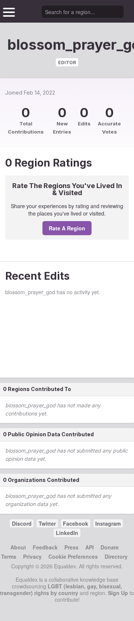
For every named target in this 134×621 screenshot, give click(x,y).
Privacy (32, 556)
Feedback (45, 547)
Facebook (75, 523)
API (89, 547)
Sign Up (118, 593)
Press (71, 547)
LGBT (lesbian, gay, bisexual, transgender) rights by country (61, 589)
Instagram (108, 523)
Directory (116, 556)
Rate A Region (67, 228)
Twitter (47, 523)
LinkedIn (67, 532)
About (18, 547)
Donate (109, 547)
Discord (22, 523)
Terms (8, 556)
